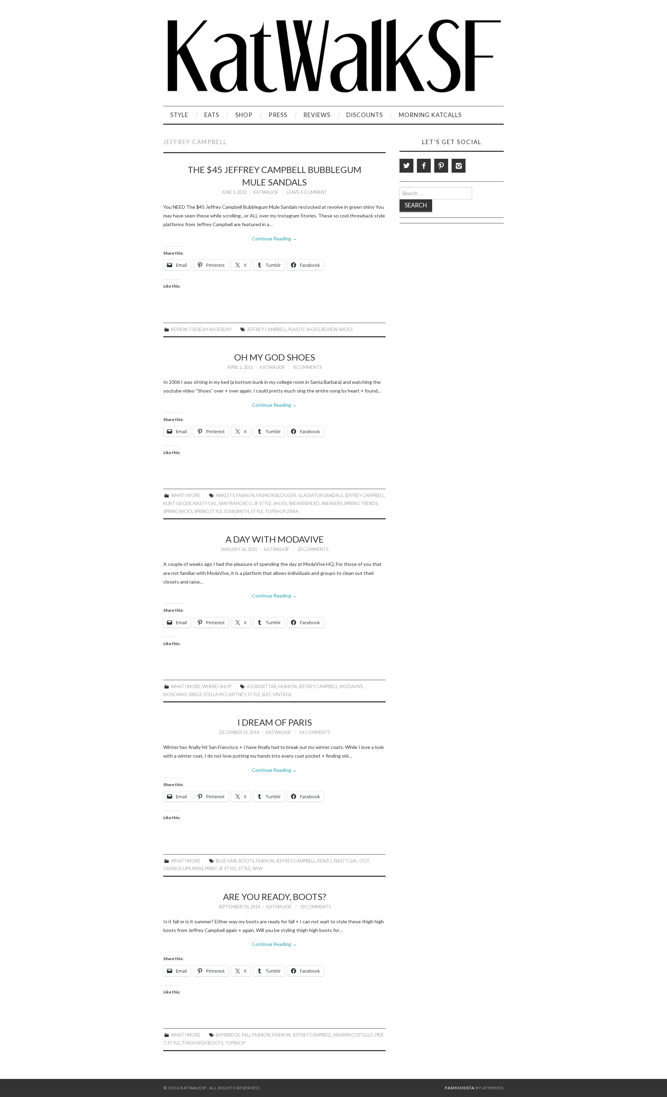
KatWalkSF (266, 192)
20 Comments (312, 549)
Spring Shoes (177, 511)
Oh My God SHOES (274, 357)
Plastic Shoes (304, 329)
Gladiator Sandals (320, 495)
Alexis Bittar (262, 686)
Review (179, 329)
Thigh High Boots (202, 1043)
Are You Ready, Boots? (274, 896)
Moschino (175, 694)
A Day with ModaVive (274, 539)
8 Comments (307, 367)
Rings (195, 694)
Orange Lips (176, 868)
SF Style (263, 503)
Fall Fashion (256, 1035)
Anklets (225, 495)
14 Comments (314, 732)
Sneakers (331, 503)
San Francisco (235, 503)
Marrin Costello (353, 1035)
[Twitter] (406, 166)
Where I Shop (216, 686)
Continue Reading (274, 238)
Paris (197, 868)
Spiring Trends (361, 503)
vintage (282, 694)
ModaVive (351, 686)
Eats (211, 114)
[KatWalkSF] (333, 56)
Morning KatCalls (430, 114)
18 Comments (315, 906)
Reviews (316, 114)
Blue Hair (226, 861)
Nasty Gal (205, 503)
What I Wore (185, 495)
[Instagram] (459, 166)
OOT (364, 861)
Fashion (245, 495)
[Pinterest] (441, 166)
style (257, 511)
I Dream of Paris (274, 722)
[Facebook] (424, 166)
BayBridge (228, 1035)
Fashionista (460, 1087)
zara (292, 511)
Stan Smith (236, 511)
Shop (244, 114)
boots (246, 861)
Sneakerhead (304, 503)
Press (278, 114)
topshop (275, 511)
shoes (346, 329)
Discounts (364, 114)
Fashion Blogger (276, 495)
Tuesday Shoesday (210, 329)
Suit (266, 694)
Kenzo (324, 861)
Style (179, 114)
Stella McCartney (224, 694)
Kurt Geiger (177, 503)
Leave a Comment (307, 192)
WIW (258, 868)
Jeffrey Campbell (267, 329)
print (211, 868)
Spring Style (208, 511)
